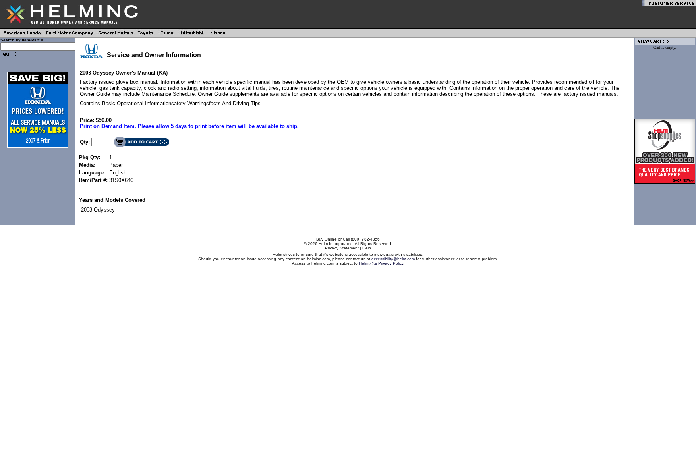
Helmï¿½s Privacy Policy (381, 263)
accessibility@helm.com (393, 259)
